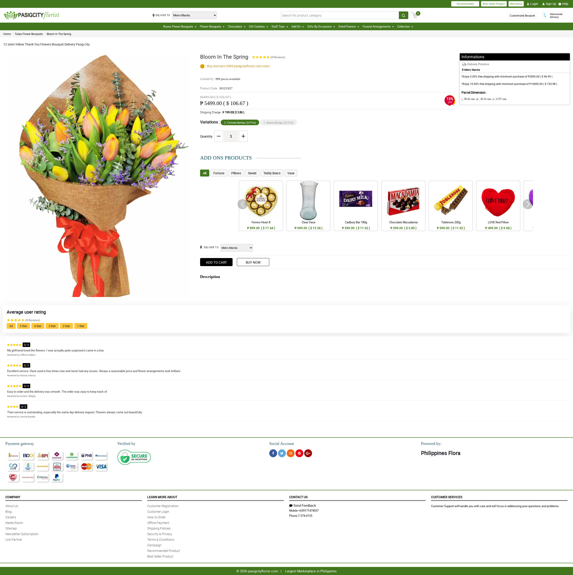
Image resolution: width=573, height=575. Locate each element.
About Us (11, 506)
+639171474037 (308, 510)
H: (499, 99)
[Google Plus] (308, 453)
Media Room (14, 523)
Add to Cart (216, 262)
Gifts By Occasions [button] (319, 26)
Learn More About (162, 497)
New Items (516, 3)
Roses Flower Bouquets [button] (178, 26)
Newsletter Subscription (21, 534)
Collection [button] (403, 26)
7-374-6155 (305, 516)
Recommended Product (163, 551)
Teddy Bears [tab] (271, 173)
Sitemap (11, 528)
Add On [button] (296, 26)
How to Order (156, 517)
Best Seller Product (494, 3)
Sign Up (551, 4)
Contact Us (298, 497)
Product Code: (216, 88)
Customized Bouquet (522, 15)
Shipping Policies (159, 528)
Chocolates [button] (235, 26)
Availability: (220, 79)
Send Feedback (304, 505)
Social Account (281, 443)
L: (468, 99)
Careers (10, 517)
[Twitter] (282, 453)
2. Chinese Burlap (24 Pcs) (240, 122)
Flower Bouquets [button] (210, 26)
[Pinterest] (299, 453)
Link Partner (13, 539)
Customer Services (446, 497)
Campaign (154, 545)
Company (12, 497)
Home (7, 34)
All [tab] (204, 173)
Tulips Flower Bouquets (29, 34)
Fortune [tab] (218, 173)
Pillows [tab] (236, 173)
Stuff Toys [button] (278, 26)
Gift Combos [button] (257, 26)
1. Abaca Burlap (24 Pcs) (278, 122)
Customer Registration (163, 506)
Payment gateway (19, 443)
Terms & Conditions (160, 539)
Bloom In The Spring (59, 34)
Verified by (126, 443)
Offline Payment (158, 523)
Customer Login (158, 511)
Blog (8, 511)
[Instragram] (291, 453)
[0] (414, 15)
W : (483, 99)
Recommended (465, 3)
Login (534, 4)
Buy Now (253, 262)
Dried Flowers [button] (347, 26)
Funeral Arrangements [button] (377, 26)
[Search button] (403, 15)
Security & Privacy (159, 534)
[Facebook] (273, 453)
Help (565, 4)
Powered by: (431, 443)
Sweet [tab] (252, 173)
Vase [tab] (290, 173)
